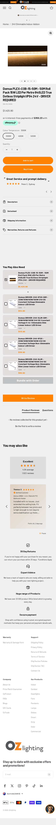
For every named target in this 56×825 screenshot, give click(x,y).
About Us (6, 684)
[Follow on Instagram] (19, 786)
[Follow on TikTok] (34, 786)
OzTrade (6, 712)
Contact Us (35, 671)
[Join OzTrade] (28, 2)
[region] (28, 506)
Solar (33, 727)
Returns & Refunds (38, 652)
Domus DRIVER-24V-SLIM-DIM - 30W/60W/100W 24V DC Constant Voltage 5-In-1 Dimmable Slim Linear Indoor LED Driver (34, 321)
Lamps (33, 708)
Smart (33, 717)
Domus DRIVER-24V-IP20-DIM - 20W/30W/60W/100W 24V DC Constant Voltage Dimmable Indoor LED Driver (33, 301)
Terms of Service (38, 657)
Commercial (36, 731)
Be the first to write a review (28, 426)
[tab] (30, 411)
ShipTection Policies (39, 661)
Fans (33, 698)
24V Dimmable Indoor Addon (25, 24)
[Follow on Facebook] (5, 786)
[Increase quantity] (17, 150)
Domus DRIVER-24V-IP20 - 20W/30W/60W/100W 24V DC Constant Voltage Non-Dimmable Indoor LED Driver (34, 342)
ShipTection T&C (37, 666)
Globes (33, 712)
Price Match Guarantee (12, 689)
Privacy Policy (36, 647)
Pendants (35, 703)
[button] (28, 426)
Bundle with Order (28, 380)
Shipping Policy (37, 642)
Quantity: (6, 144)
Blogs (5, 703)
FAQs (5, 698)
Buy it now (28, 169)
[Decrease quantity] (6, 150)
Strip (33, 722)
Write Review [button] (28, 398)
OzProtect (7, 694)
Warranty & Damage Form (13, 642)
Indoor (33, 684)
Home (6, 24)
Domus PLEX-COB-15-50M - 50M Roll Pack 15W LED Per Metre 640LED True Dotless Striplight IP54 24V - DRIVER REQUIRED (33, 276)
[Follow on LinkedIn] (41, 786)
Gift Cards (7, 708)
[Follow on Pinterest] (27, 786)
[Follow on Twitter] (12, 786)
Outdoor (34, 689)
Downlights (35, 694)
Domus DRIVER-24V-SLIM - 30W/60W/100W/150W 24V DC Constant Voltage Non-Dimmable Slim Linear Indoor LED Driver (34, 363)
